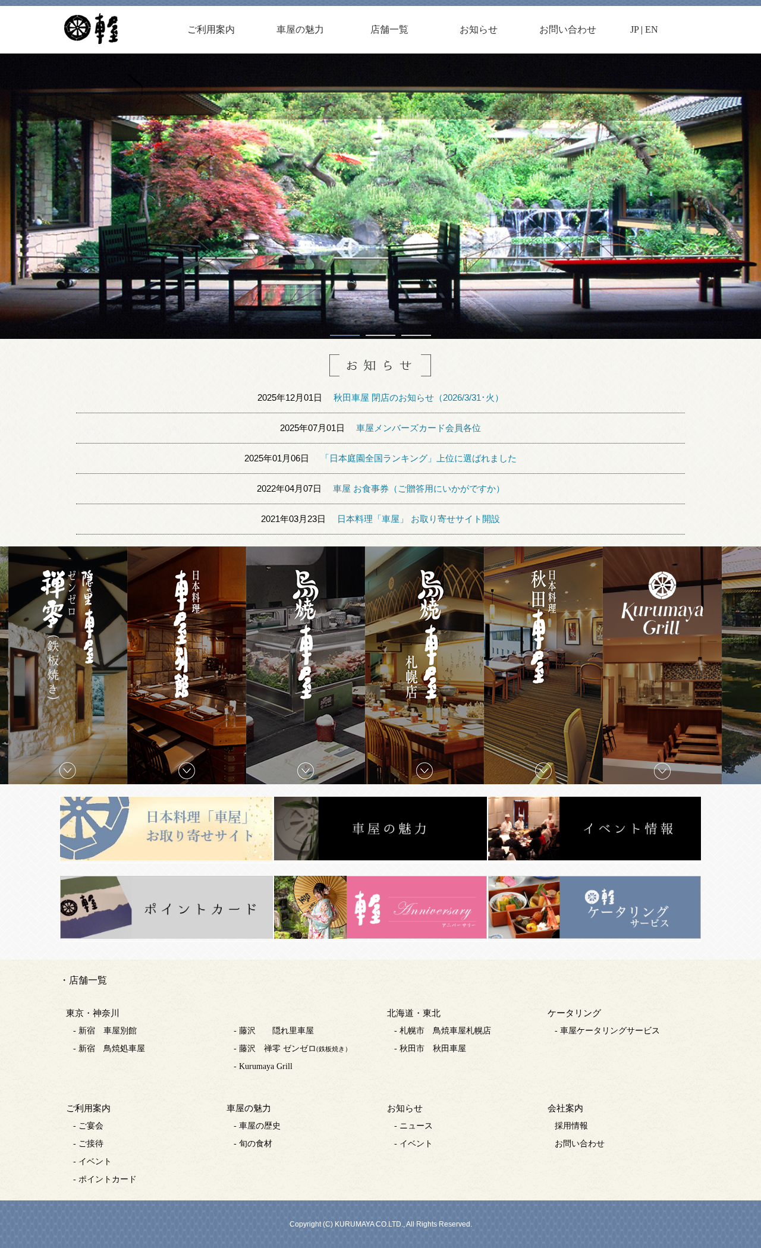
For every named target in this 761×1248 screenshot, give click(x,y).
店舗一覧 (389, 29)
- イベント (92, 1161)
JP (634, 29)
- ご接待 (88, 1143)
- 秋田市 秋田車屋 (430, 1048)
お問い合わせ (567, 29)
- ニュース (413, 1125)
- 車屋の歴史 (257, 1125)
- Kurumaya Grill (263, 1066)
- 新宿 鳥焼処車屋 (109, 1048)
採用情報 (571, 1125)
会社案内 (565, 1108)
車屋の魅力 (300, 29)
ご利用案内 (211, 29)
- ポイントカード (105, 1179)
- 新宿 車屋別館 (105, 1030)
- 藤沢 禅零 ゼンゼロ (292, 1048)
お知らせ (479, 29)
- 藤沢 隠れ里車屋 (274, 1030)
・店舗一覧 (83, 980)
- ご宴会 (88, 1125)
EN (651, 29)
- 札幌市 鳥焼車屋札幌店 (442, 1030)
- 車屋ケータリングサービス (607, 1030)
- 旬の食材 (253, 1143)
